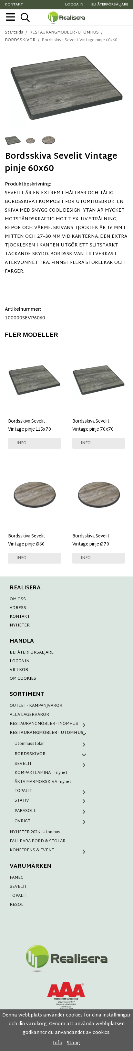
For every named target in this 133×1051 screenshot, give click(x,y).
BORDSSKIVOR (30, 754)
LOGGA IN (19, 661)
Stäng (73, 1043)
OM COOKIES (23, 679)
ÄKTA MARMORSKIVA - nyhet (43, 782)
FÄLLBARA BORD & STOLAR (38, 841)
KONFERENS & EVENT (32, 850)
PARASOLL (25, 811)
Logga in (74, 4)
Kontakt (14, 4)
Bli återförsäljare (109, 4)
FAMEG (17, 878)
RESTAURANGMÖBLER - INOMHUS (44, 724)
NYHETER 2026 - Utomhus (35, 832)
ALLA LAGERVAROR (29, 715)
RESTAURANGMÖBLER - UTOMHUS (46, 733)
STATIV (22, 801)
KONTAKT (20, 617)
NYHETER (20, 625)
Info (21, 443)
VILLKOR (19, 670)
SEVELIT (23, 764)
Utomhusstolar (29, 744)
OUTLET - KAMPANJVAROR (36, 706)
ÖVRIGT (22, 821)
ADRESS (18, 608)
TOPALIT (23, 791)
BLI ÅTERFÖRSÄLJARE (32, 652)
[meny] (10, 17)
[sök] (25, 17)
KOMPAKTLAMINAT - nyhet (41, 773)
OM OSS (18, 599)
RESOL (17, 905)
